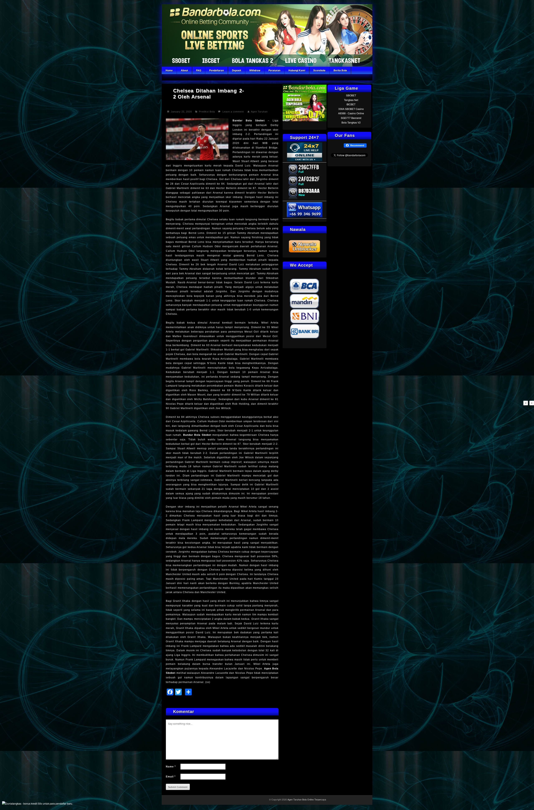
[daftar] (304, 120)
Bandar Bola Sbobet (249, 120)
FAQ (198, 70)
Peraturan (274, 70)
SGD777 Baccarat (351, 118)
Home (169, 70)
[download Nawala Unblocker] (304, 252)
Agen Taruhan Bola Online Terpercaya (306, 799)
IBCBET (350, 104)
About (184, 70)
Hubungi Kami (296, 70)
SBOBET (351, 95)
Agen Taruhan (259, 111)
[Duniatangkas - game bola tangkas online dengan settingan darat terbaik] (37, 803)
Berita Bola (340, 70)
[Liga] (267, 65)
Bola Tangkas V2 (351, 122)
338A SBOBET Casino (351, 109)
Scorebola (319, 70)
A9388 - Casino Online (351, 113)
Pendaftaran (216, 70)
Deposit (236, 70)
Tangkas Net (351, 100)
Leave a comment (233, 111)
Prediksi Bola (207, 111)
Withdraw (254, 70)
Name (171, 766)
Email (171, 776)
